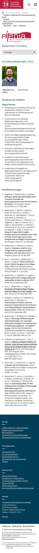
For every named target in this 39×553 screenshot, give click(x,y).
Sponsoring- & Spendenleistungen (15, 435)
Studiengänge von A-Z (10, 457)
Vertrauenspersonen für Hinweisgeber (16, 437)
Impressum (6, 526)
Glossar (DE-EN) (8, 483)
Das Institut (7, 25)
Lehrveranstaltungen (10, 454)
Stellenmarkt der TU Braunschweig (15, 428)
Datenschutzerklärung (8, 539)
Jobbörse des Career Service (12, 430)
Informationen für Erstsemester (14, 459)
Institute (6, 19)
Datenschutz (17, 526)
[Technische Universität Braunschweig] (11, 4)
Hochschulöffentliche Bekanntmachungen (18, 488)
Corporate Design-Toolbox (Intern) (15, 481)
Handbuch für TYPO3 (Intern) (13, 478)
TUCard (5, 462)
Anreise (5, 517)
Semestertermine (8, 452)
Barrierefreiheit (28, 526)
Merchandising (7, 433)
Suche (29, 4)
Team (15, 25)
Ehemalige (22, 25)
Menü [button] (35, 4)
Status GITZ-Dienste (9, 476)
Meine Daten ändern (10, 486)
